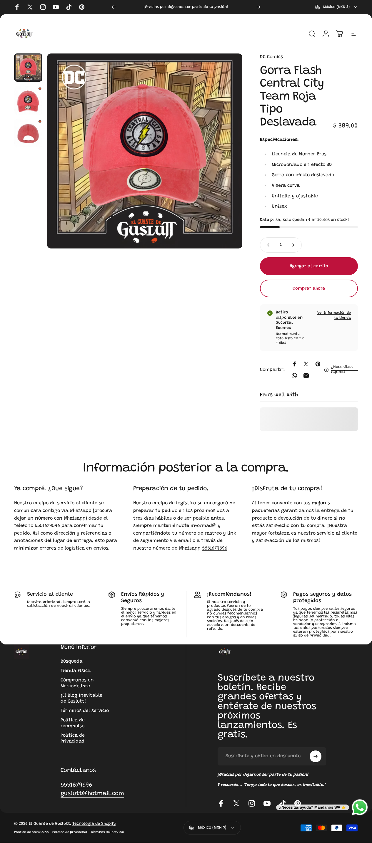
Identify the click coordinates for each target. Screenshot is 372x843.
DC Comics (271, 57)
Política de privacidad (69, 832)
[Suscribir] (315, 756)
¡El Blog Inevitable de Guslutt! (81, 698)
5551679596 (48, 525)
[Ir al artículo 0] (28, 67)
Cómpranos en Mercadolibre (77, 683)
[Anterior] (113, 7)
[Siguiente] (258, 7)
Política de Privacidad (73, 738)
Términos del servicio (85, 710)
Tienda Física (76, 671)
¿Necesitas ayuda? (342, 370)
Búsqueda (71, 661)
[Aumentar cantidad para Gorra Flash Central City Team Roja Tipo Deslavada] (294, 245)
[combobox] (336, 7)
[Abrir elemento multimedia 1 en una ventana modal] (144, 150)
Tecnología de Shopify (94, 824)
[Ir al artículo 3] (28, 133)
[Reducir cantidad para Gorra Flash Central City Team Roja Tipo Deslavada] (267, 245)
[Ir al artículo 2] (28, 100)
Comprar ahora (309, 288)
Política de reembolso (73, 723)
